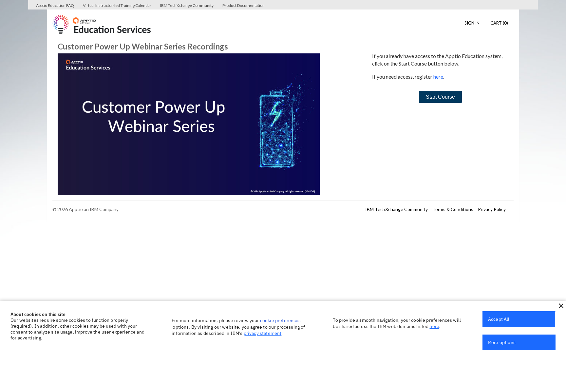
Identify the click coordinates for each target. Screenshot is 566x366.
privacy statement (263, 333)
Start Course (440, 97)
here (438, 76)
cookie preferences (280, 320)
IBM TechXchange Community (187, 5)
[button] (561, 305)
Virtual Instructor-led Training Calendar (117, 5)
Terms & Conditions (452, 209)
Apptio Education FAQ (55, 5)
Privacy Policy (492, 209)
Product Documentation (243, 5)
